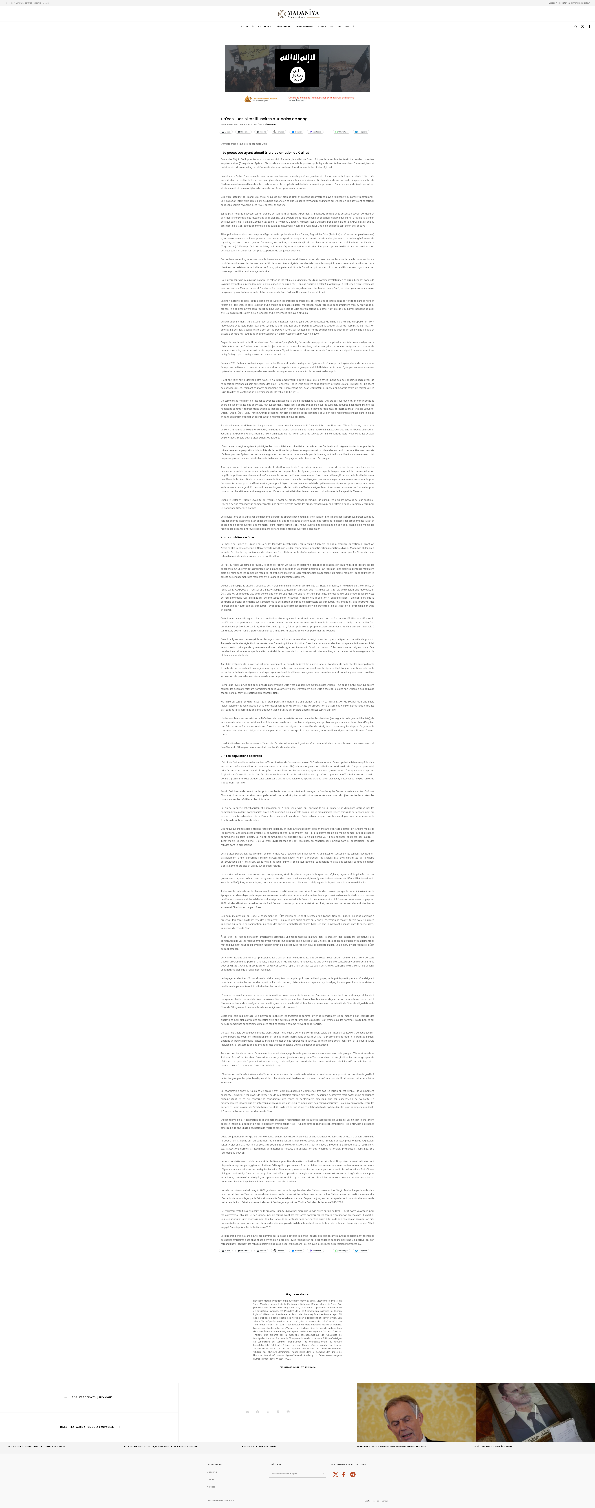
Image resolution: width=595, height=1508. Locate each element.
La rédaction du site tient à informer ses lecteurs (569, 3)
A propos (9, 3)
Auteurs (19, 3)
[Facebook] (587, 26)
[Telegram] (352, 1474)
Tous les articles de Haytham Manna (297, 1367)
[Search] (573, 26)
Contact (28, 3)
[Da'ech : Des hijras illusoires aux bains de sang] (247, 1412)
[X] (580, 26)
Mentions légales (41, 3)
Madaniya (212, 1472)
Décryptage (270, 124)
